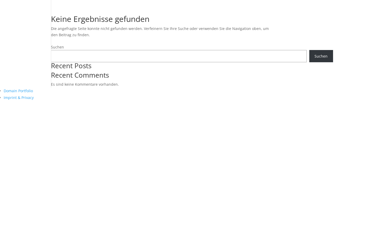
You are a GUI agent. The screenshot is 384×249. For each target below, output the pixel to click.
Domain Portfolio (18, 90)
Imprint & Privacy (19, 97)
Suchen (57, 47)
